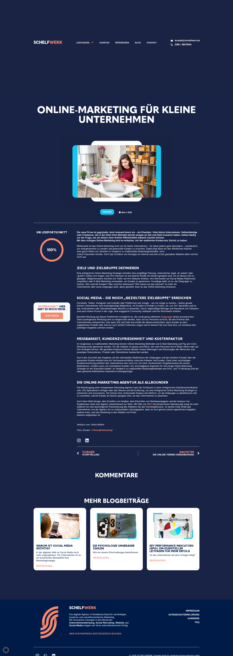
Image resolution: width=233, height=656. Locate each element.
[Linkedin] (87, 440)
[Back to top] (223, 646)
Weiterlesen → (45, 566)
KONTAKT (152, 43)
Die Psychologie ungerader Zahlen (114, 547)
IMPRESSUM (192, 610)
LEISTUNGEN (82, 43)
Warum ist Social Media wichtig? (54, 547)
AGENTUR (104, 43)
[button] (6, 650)
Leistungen (52, 316)
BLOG (138, 43)
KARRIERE (193, 618)
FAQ (197, 622)
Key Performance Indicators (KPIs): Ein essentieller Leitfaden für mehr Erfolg (171, 548)
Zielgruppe (166, 317)
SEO (149, 404)
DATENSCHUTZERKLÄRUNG (184, 614)
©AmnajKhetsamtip (102, 430)
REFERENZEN (122, 43)
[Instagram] (79, 440)
